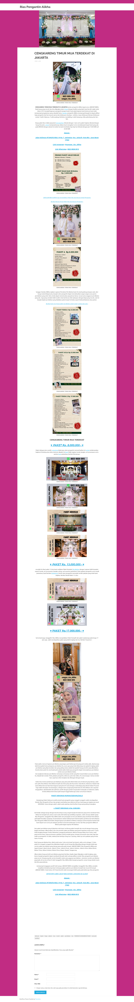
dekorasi (37, 936)
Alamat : (67, 133)
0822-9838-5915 (73, 149)
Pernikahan (76, 569)
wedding (37, 938)
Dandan (64, 113)
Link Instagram (58, 145)
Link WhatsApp (60, 149)
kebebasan (54, 573)
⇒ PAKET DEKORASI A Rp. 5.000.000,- (67, 808)
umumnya (55, 450)
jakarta (50, 936)
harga (46, 936)
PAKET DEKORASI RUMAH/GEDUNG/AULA (67, 796)
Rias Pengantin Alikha (35, 7)
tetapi (66, 109)
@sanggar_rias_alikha (73, 145)
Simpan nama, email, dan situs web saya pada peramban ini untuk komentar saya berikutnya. (61, 988)
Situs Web (37, 984)
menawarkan (60, 123)
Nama (36, 974)
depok (41, 936)
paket (62, 936)
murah (58, 936)
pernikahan (67, 936)
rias (72, 936)
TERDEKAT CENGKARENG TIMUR (82, 936)
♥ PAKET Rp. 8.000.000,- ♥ (67, 445)
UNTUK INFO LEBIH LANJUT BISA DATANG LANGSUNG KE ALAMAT (67, 874)
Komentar (37, 953)
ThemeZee (37, 999)
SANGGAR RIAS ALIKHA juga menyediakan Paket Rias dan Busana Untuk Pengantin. (67, 197)
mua (54, 936)
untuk (47, 125)
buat (59, 454)
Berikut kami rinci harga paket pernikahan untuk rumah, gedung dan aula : (67, 304)
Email (36, 979)
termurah (94, 936)
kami (66, 452)
